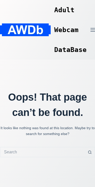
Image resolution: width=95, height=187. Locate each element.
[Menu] (92, 30)
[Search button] (90, 152)
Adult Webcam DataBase (70, 30)
